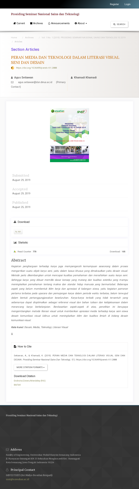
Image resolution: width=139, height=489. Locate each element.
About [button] (81, 23)
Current (21, 23)
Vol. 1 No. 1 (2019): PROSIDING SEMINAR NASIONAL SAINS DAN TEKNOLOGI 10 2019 (84, 37)
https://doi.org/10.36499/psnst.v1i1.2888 (36, 68)
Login (128, 4)
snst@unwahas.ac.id (17, 479)
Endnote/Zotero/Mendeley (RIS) (30, 380)
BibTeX (17, 385)
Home (14, 37)
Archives (38, 23)
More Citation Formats (30, 367)
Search (120, 24)
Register (114, 4)
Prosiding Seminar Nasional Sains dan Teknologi (45, 14)
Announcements (60, 23)
